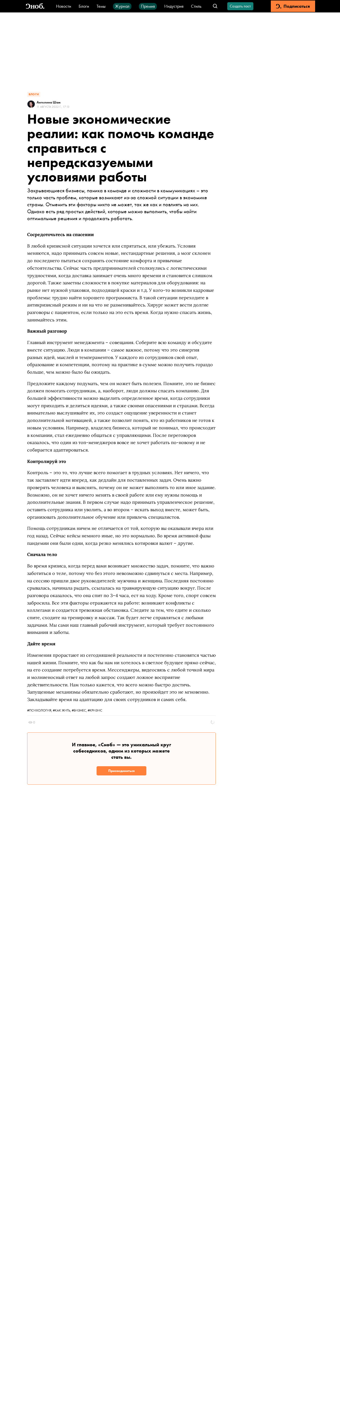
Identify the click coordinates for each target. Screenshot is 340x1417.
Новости (63, 6)
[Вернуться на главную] (35, 6)
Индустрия (173, 6)
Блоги (84, 6)
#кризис (95, 710)
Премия (148, 6)
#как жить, (62, 710)
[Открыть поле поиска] (215, 6)
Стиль (196, 6)
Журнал (122, 6)
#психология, (40, 710)
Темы (101, 6)
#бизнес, (80, 710)
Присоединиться (121, 770)
